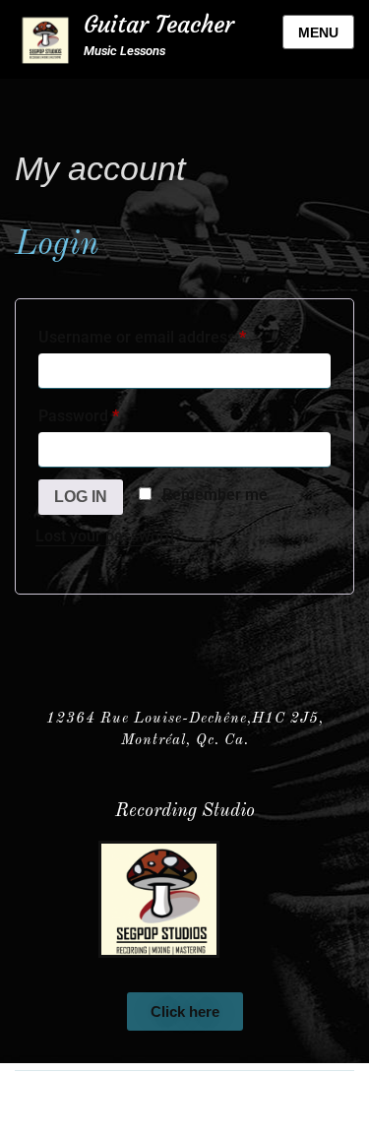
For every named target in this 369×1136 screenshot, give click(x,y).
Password (110, 413)
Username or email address (173, 334)
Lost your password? (108, 536)
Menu (318, 32)
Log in (80, 496)
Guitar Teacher (159, 24)
